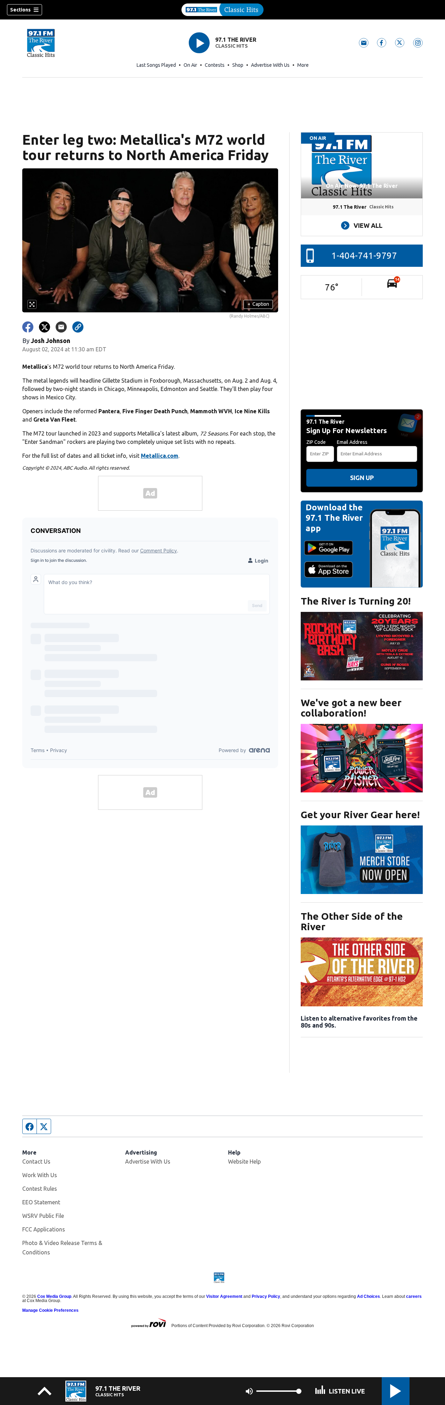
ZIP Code (316, 442)
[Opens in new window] (362, 646)
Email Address (352, 442)
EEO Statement (41, 1202)
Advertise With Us (270, 65)
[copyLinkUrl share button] (77, 327)
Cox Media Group (54, 1296)
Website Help (244, 1161)
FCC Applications (43, 1229)
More (303, 65)
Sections (20, 10)
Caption (258, 304)
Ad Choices (368, 1296)
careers (414, 1296)
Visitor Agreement (224, 1296)
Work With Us (39, 1175)
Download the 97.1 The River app (334, 518)
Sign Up (362, 477)
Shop (237, 65)
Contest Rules (39, 1189)
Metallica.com (159, 456)
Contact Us (36, 1161)
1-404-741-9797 (364, 255)
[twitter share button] (44, 327)
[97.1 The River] (222, 10)
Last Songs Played (156, 65)
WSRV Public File (43, 1216)
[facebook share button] (27, 327)
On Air (190, 65)
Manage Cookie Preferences (50, 1310)
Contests (215, 65)
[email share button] (61, 327)
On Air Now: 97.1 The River (362, 186)
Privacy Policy (266, 1296)
